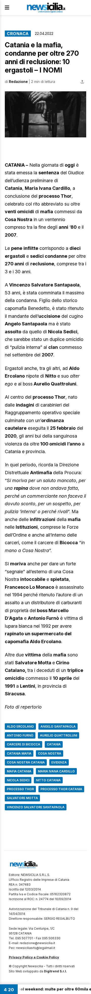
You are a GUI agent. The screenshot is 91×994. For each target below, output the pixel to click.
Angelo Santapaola (58, 726)
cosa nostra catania (26, 762)
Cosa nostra (49, 753)
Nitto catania (48, 780)
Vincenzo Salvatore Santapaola (35, 807)
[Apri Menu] (7, 7)
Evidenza (59, 762)
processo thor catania (61, 789)
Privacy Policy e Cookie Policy (34, 957)
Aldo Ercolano (20, 726)
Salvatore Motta (22, 798)
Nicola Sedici (18, 780)
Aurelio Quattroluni (58, 735)
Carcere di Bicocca (23, 744)
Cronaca (18, 33)
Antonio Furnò (20, 735)
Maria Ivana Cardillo (56, 771)
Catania (54, 744)
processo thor (20, 789)
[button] (45, 114)
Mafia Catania (19, 771)
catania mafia (19, 753)
